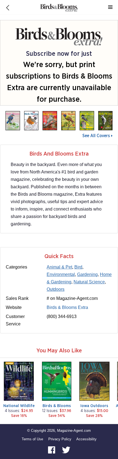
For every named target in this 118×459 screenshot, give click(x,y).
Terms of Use (32, 439)
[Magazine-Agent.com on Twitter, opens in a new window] (66, 450)
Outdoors (55, 289)
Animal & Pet (59, 267)
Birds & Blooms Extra (67, 307)
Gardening (87, 274)
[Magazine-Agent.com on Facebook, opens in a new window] (52, 450)
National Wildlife (19, 406)
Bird (78, 267)
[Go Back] (7, 7)
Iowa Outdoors (94, 406)
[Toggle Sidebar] (110, 7)
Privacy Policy (59, 439)
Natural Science (89, 282)
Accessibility (86, 439)
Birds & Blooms (57, 406)
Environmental (61, 274)
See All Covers (96, 136)
